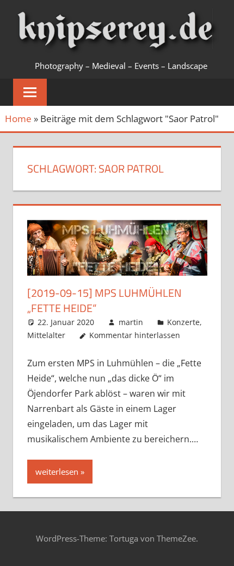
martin (131, 322)
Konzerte (183, 322)
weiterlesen (56, 471)
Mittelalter (46, 335)
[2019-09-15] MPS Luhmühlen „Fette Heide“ (104, 300)
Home (18, 118)
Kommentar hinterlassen (134, 335)
